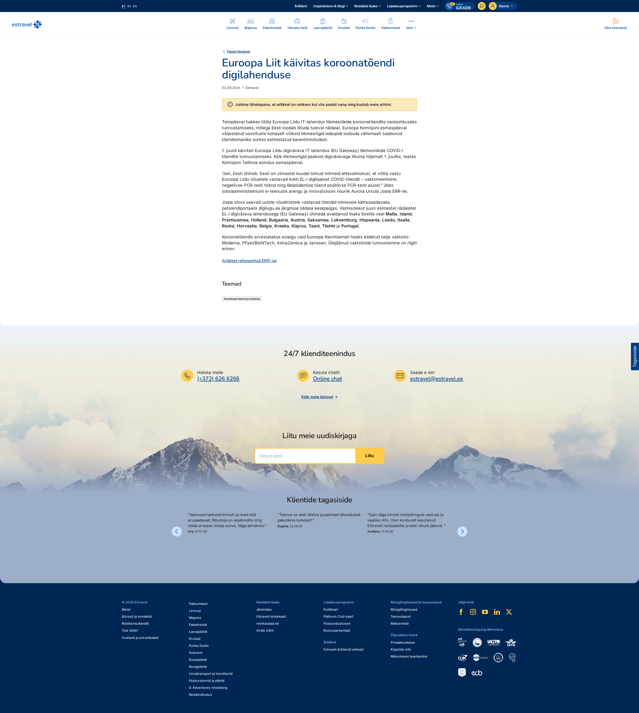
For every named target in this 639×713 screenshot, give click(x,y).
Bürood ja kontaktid (137, 616)
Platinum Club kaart (338, 616)
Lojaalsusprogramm (402, 6)
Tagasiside (634, 356)
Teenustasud (401, 616)
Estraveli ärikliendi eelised (343, 649)
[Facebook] (461, 612)
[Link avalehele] (27, 24)
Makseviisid (400, 623)
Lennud (195, 611)
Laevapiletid (198, 632)
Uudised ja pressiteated (140, 638)
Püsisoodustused (336, 623)
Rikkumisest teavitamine (409, 656)
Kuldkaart (330, 609)
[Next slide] (462, 531)
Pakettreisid (198, 625)
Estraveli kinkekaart (271, 616)
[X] (509, 612)
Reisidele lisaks (365, 6)
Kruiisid (194, 639)
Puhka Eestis (199, 646)
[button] (189, 550)
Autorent (195, 653)
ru (129, 6)
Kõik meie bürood (317, 396)
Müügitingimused (404, 609)
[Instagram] (473, 612)
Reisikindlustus (200, 695)
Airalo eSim (265, 630)
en (135, 6)
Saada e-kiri (422, 372)
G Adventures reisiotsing (208, 688)
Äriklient (301, 6)
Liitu (369, 455)
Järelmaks (264, 609)
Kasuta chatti (326, 372)
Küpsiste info (401, 649)
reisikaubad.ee (267, 623)
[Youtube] (485, 612)
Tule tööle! (130, 630)
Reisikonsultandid (135, 623)
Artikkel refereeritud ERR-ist (249, 261)
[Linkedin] (497, 612)
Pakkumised (198, 604)
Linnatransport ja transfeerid (211, 674)
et (123, 6)
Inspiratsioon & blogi (329, 6)
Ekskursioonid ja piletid (206, 681)
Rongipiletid (198, 667)
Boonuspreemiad (336, 630)
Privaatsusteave (403, 642)
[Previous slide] (177, 531)
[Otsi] (482, 6)
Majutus (195, 618)
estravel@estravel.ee (436, 378)
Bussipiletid (198, 660)
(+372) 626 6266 (218, 378)
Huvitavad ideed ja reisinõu (242, 299)
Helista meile (210, 372)
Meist (431, 6)
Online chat (327, 379)
